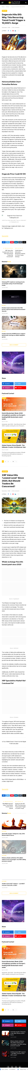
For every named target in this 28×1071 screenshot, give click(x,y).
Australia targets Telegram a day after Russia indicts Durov (18, 1033)
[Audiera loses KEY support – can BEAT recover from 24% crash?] (14, 873)
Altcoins (5, 471)
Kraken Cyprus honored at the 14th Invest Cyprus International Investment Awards (13, 309)
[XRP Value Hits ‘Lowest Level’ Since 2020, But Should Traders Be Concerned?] (14, 505)
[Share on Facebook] (8, 31)
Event (4, 398)
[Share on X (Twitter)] (10, 31)
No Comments (16, 27)
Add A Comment (14, 344)
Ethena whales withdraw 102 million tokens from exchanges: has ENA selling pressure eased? (14, 859)
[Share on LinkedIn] (15, 31)
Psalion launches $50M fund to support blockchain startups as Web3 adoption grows (13, 335)
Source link (5, 236)
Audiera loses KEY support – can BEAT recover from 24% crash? (18, 1053)
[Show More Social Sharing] (18, 31)
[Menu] (2, 2)
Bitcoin (4, 10)
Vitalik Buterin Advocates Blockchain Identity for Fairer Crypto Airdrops (20, 253)
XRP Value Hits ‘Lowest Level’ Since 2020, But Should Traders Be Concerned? (7, 253)
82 (13, 461)
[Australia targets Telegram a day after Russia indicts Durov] (14, 823)
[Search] (26, 2)
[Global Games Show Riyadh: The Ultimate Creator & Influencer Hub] (14, 436)
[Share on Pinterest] (13, 31)
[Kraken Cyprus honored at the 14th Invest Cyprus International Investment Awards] (14, 297)
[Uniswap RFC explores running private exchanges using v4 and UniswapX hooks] (14, 271)
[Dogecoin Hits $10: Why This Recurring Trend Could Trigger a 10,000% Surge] (14, 42)
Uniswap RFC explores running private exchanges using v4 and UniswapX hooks (13, 283)
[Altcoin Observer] (14, 2)
